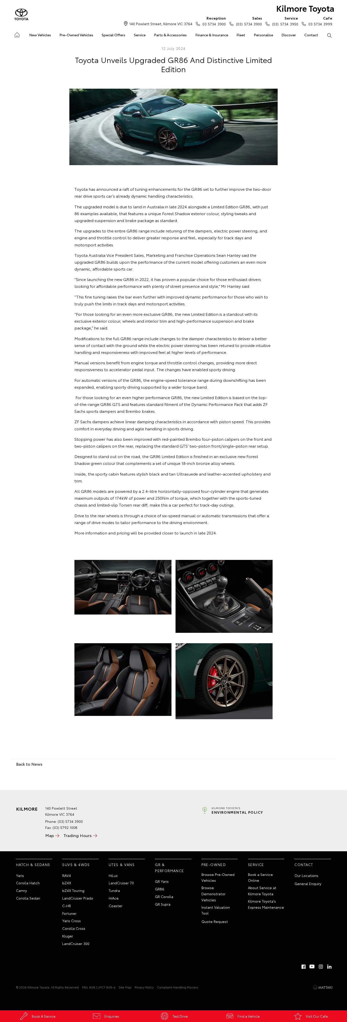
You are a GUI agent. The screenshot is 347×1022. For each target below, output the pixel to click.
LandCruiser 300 (75, 943)
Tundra (114, 890)
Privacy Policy (144, 987)
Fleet (240, 34)
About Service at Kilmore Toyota (262, 890)
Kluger (67, 935)
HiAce (114, 898)
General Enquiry (307, 883)
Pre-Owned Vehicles (76, 34)
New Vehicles (40, 34)
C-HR (66, 905)
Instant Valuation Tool (215, 910)
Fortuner (69, 913)
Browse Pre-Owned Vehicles (217, 877)
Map (49, 835)
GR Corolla (164, 896)
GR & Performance (169, 867)
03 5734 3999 (320, 20)
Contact (311, 34)
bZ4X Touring (73, 890)
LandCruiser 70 (121, 882)
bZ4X (66, 882)
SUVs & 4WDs (76, 864)
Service (140, 34)
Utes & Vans (122, 864)
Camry (21, 890)
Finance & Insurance (211, 34)
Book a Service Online (260, 877)
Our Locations (306, 875)
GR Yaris (162, 881)
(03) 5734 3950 (285, 20)
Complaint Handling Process (177, 987)
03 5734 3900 (214, 20)
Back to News (29, 764)
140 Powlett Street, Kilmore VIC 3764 (160, 23)
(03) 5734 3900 (249, 20)
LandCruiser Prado (77, 898)
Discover (288, 34)
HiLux (113, 875)
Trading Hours (78, 835)
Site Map (125, 987)
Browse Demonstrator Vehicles (213, 893)
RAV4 (66, 875)
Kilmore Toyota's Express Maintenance (266, 904)
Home (16, 33)
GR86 (159, 888)
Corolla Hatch (28, 882)
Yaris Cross (71, 920)
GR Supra (162, 904)
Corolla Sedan (28, 898)
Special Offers (113, 34)
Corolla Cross (73, 928)
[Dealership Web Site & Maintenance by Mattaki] (323, 987)
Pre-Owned (213, 864)
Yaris (20, 875)
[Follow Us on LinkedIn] (329, 966)
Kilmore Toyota (305, 8)
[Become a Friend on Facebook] (303, 966)
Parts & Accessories (170, 34)
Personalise (263, 34)
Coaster (115, 905)
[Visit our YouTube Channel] (312, 966)
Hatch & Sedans (33, 864)
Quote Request (214, 921)
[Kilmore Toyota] (21, 15)
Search (329, 35)
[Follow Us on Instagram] (321, 966)
